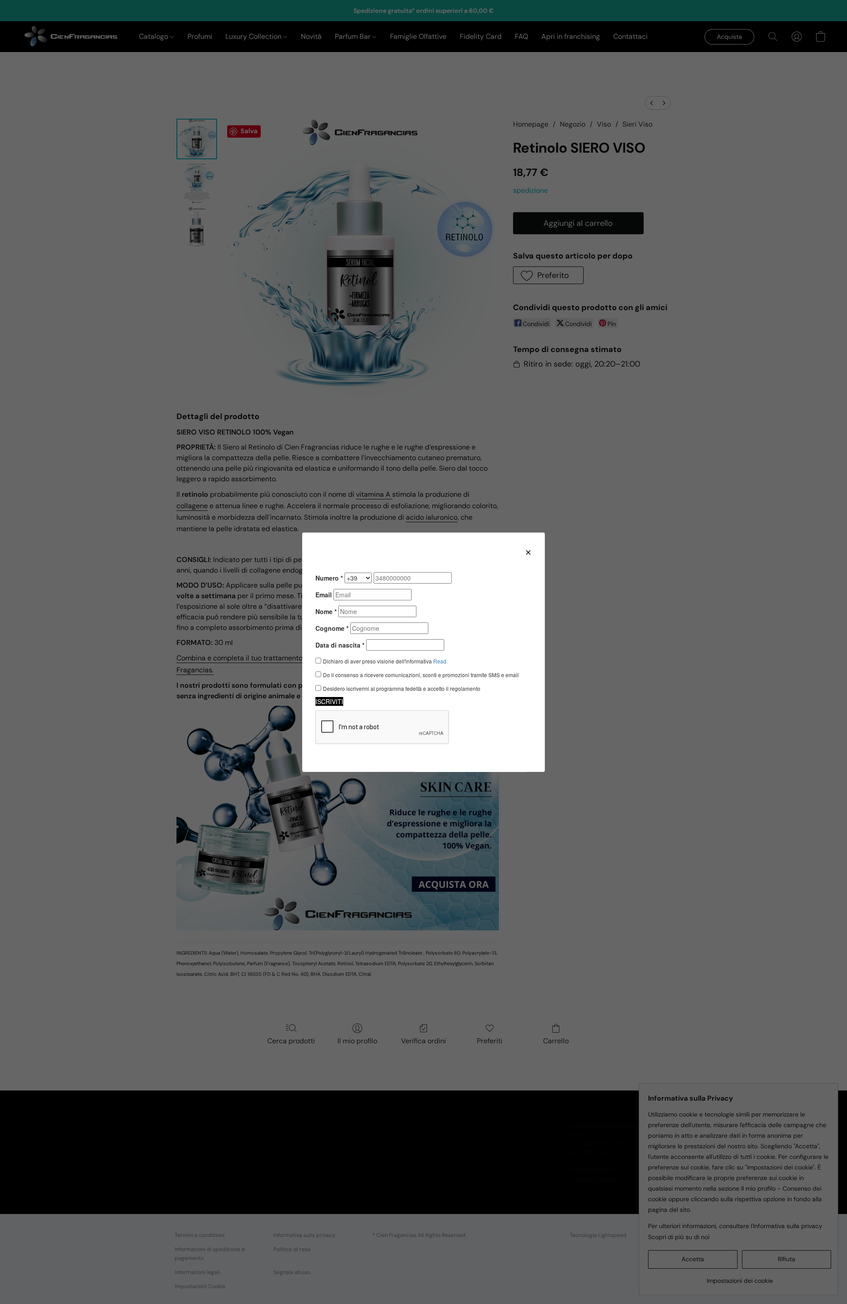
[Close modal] (528, 552)
